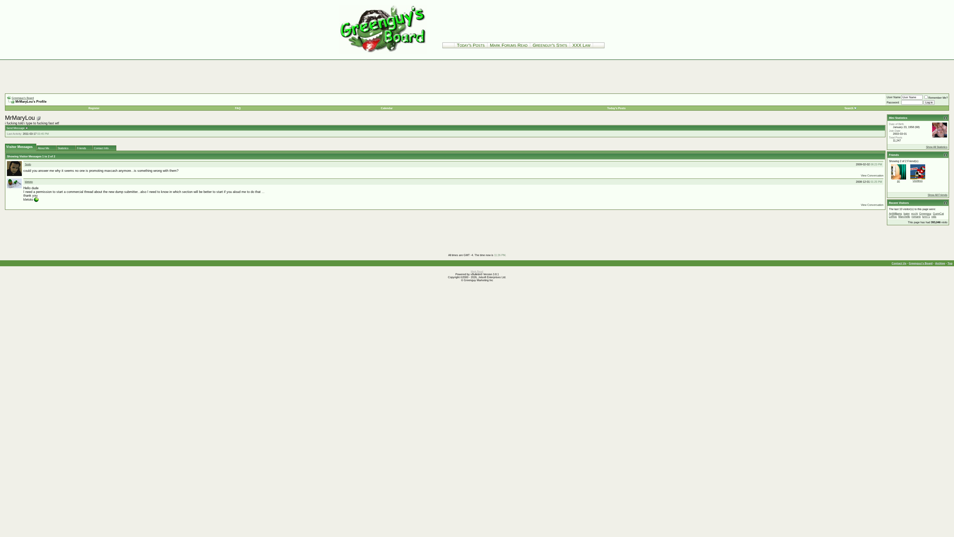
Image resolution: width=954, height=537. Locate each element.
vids (933, 216)
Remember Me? (938, 97)
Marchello (904, 216)
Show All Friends (938, 194)
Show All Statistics (937, 146)
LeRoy (893, 216)
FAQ (238, 108)
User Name (894, 97)
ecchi (914, 213)
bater (907, 213)
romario (916, 216)
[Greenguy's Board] (383, 53)
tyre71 (926, 216)
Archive (940, 263)
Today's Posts (471, 45)
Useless (918, 180)
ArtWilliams (895, 213)
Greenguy (925, 213)
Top (950, 263)
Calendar (387, 108)
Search (848, 108)
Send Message (15, 128)
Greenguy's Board (23, 97)
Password (893, 102)
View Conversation (872, 175)
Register (93, 108)
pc (898, 180)
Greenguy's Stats (550, 45)
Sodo (28, 164)
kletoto (29, 181)
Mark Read (477, 271)
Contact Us (899, 263)
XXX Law (581, 45)
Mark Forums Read (508, 45)
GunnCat (938, 213)
